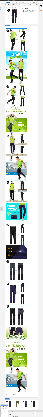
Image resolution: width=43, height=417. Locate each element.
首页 (14, 2)
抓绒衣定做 (20, 2)
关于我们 (31, 2)
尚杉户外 (7, 2)
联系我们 (34, 2)
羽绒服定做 (23, 2)
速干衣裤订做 (16, 7)
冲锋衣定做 (17, 2)
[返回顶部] (42, 11)
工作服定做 (19, 4)
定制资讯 (37, 2)
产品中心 (29, 2)
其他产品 (13, 7)
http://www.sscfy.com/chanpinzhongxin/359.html (13, 394)
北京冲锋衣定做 (13, 4)
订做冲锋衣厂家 (16, 4)
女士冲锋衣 (10, 4)
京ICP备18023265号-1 (15, 414)
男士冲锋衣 (8, 4)
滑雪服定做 (26, 2)
